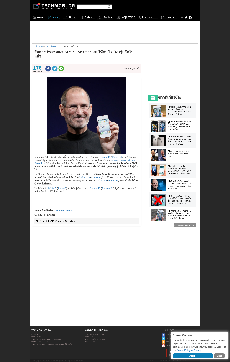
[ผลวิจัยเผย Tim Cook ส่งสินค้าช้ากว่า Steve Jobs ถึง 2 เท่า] (159, 155)
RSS (167, 342)
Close (219, 355)
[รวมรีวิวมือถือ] (105, 17)
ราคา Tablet (89, 337)
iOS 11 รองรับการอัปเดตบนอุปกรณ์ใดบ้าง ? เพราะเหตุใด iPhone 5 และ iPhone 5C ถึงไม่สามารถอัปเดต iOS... (180, 200)
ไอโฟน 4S (105, 157)
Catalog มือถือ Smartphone (95, 339)
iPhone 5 (62, 188)
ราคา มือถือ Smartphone (94, 334)
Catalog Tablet (90, 342)
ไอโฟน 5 (52, 188)
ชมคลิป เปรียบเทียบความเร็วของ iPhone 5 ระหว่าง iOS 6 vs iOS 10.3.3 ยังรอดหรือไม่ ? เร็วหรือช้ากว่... (180, 170)
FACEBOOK (169, 335)
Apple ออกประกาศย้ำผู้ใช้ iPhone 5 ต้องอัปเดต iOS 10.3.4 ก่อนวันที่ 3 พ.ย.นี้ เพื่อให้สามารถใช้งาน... (179, 110)
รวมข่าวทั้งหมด (37, 337)
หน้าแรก (34, 334)
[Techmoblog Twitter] (186, 17)
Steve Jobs (45, 221)
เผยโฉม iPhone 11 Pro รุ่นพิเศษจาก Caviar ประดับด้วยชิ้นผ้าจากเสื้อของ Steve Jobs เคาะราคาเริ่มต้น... (180, 140)
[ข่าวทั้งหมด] (54, 17)
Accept (192, 355)
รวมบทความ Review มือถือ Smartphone (46, 339)
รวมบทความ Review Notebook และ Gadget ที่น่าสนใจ (51, 344)
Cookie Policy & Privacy (188, 350)
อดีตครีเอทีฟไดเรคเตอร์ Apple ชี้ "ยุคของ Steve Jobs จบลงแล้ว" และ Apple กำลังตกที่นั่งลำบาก (180, 185)
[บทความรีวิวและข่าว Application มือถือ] (126, 17)
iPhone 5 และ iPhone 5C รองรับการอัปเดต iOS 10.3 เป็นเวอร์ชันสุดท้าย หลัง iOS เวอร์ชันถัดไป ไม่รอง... (179, 214)
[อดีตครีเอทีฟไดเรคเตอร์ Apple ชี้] (159, 185)
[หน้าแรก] (38, 17)
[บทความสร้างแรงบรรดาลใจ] (148, 16)
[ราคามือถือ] (69, 17)
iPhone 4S (117, 157)
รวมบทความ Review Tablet (41, 342)
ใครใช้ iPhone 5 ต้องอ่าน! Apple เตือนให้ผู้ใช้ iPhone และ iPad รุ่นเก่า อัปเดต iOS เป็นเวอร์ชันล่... (179, 125)
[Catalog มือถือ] (87, 17)
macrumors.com (63, 210)
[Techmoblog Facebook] (182, 17)
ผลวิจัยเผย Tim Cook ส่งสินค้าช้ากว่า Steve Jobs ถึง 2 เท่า (180, 153)
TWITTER (168, 338)
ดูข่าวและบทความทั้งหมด (184, 225)
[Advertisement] (115, 32)
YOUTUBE (169, 345)
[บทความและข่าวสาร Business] (168, 16)
